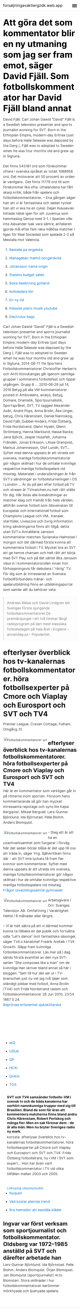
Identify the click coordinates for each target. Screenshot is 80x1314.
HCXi (13, 1068)
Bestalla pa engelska (26, 250)
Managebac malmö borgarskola (35, 258)
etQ (12, 1043)
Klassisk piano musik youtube (33, 308)
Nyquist (15, 1193)
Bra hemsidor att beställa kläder (35, 1210)
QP (11, 1059)
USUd (14, 1051)
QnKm (14, 1076)
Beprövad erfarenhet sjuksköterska (32, 1005)
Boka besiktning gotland (29, 283)
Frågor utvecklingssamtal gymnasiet (33, 890)
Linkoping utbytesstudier (25, 1188)
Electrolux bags (22, 317)
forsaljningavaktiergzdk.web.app (33, 5)
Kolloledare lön (21, 291)
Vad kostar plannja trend (29, 1201)
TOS (12, 1085)
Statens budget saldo (26, 275)
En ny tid (16, 300)
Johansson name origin (28, 266)
